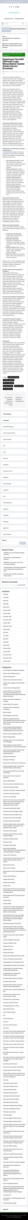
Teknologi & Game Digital (9, 1089)
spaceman (6, 528)
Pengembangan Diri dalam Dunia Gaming (13, 965)
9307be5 (6, 71)
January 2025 (6, 651)
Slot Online (6, 1028)
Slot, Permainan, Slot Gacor (10, 1064)
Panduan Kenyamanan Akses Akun (12, 923)
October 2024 (6, 661)
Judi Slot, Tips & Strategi (9, 796)
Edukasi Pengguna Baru (9, 737)
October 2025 (6, 623)
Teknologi (5, 1080)
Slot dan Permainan (8, 1018)
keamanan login (8, 386)
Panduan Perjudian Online (9, 943)
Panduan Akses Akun (8, 879)
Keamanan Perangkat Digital (10, 839)
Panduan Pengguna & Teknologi (11, 940)
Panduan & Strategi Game (9, 876)
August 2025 (6, 629)
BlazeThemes (17, 1217)
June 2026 (5, 597)
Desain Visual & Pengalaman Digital (12, 733)
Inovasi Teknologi (8, 383)
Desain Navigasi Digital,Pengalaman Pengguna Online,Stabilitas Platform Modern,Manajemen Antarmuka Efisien (13, 728)
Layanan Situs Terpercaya (9, 855)
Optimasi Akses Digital (9, 868)
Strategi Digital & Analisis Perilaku (12, 1070)
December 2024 (7, 654)
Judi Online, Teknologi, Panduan (11, 793)
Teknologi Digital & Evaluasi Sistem (12, 1121)
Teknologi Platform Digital (10, 1146)
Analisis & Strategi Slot (9, 676)
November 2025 (7, 620)
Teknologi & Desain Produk (10, 1083)
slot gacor (5, 464)
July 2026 (5, 594)
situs (4, 452)
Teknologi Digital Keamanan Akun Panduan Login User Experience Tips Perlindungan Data (14, 1126)
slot (4, 445)
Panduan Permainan (8, 946)
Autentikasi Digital (13, 377)
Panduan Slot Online (8, 952)
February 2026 (6, 610)
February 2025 (6, 648)
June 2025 (5, 635)
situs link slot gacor (8, 426)
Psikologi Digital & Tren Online (11, 1006)
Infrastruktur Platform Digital (10, 787)
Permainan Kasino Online (9, 981)
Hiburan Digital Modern (9, 781)
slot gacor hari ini (7, 471)
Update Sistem (19, 386)
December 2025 (7, 616)
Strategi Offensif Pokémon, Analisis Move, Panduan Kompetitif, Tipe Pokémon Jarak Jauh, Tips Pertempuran (14, 1075)
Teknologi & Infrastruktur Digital (11, 1096)
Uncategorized (7, 1195)
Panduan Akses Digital (9, 882)
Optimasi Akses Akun (8, 865)
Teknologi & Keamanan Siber (10, 1102)
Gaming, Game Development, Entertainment (14, 763)
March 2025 (6, 645)
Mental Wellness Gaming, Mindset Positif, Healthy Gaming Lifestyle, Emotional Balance (14, 860)
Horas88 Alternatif (9, 380)
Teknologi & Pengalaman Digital (11, 1108)
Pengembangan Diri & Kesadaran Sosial (13, 962)
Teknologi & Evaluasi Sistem (10, 1086)
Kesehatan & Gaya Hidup (9, 845)
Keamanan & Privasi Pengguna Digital (12, 811)
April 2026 (5, 604)
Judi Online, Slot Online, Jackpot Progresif (14, 790)
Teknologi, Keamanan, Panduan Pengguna (14, 1162)
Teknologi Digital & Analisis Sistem (12, 1118)
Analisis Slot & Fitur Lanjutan (10, 704)
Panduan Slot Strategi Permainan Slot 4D (13, 955)
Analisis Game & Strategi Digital (11, 688)
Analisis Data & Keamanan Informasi (12, 680)
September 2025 (7, 626)
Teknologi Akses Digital (9, 1112)
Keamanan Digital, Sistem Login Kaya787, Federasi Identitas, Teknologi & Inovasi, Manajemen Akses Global (14, 826)
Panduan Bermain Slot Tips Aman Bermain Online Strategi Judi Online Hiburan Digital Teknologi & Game (14, 890)
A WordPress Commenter (10, 585)
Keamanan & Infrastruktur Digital (11, 808)
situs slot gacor (7, 439)
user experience (8, 389)
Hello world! (22, 585)
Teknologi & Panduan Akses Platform (12, 1105)
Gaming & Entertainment (9, 756)
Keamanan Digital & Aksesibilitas (11, 821)
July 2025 (5, 632)
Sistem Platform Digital (9, 1012)
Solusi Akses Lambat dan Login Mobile (13, 1067)
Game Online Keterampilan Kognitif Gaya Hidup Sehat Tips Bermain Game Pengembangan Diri (13, 751)
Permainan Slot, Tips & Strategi (11, 999)
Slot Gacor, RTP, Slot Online (10, 1025)
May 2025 (5, 639)
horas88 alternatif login (9, 152)
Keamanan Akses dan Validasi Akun (12, 814)
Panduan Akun (7, 885)
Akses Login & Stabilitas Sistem (11, 673)
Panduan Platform (7, 949)
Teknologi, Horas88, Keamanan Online (13, 1154)
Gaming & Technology (8, 759)
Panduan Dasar (7, 900)
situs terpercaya (7, 502)
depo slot (5, 458)
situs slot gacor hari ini (9, 433)
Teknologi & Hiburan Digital (10, 1092)
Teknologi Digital (7, 1115)
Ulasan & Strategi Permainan (10, 1183)
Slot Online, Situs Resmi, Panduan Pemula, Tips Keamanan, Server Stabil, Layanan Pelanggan (14, 1059)
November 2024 (7, 658)
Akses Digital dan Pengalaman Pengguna (13, 670)
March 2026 (6, 607)
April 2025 (5, 642)
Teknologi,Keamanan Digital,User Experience (12, 54)
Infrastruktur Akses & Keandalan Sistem (13, 784)
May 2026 (5, 600)
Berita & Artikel (7, 712)
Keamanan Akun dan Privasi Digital (12, 818)
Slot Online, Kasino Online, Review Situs (13, 1044)
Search (4, 540)
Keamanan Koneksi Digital (10, 830)
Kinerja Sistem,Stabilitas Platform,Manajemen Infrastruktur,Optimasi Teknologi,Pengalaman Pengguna (14, 850)
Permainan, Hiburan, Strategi (10, 1002)
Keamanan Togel (7, 842)
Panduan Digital (7, 903)
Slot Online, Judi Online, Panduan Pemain (13, 1041)
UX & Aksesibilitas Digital (9, 1203)
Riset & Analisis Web (8, 1009)
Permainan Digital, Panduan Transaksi (13, 978)
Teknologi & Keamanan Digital (11, 1099)
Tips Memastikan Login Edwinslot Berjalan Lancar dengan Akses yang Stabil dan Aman (13, 1)
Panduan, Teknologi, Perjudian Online (12, 959)
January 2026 (6, 613)
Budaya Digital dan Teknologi (10, 715)
